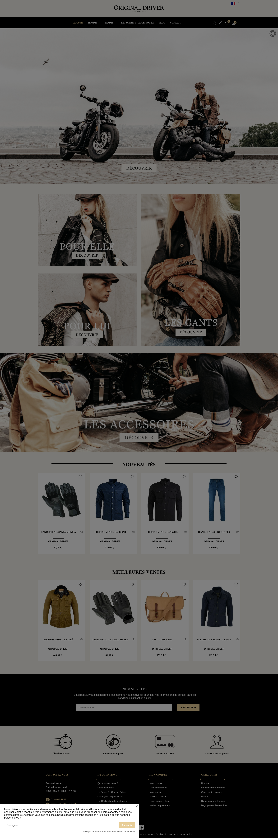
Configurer (13, 825)
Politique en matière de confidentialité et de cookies (109, 831)
